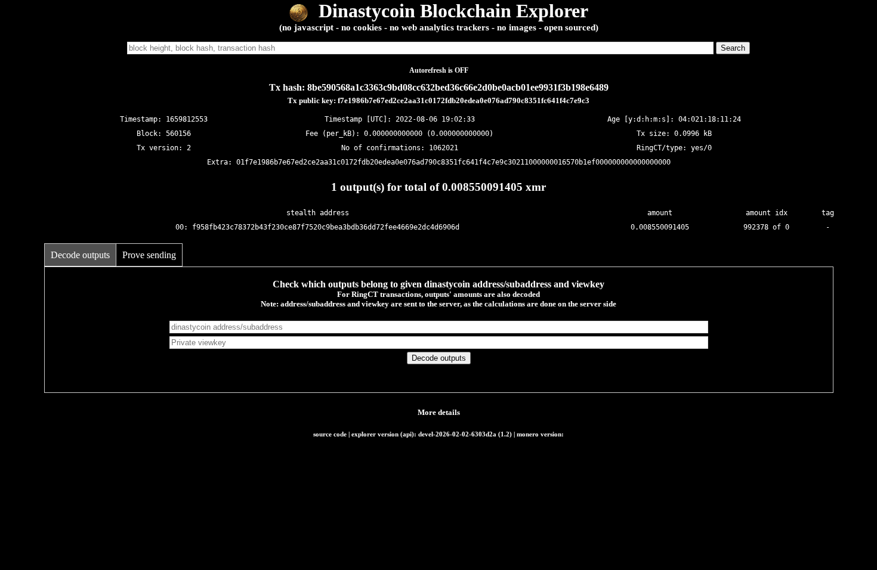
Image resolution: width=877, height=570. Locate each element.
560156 (178, 133)
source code (330, 434)
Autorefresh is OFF (438, 70)
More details (439, 412)
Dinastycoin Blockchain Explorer (451, 10)
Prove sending (149, 255)
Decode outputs (80, 255)
